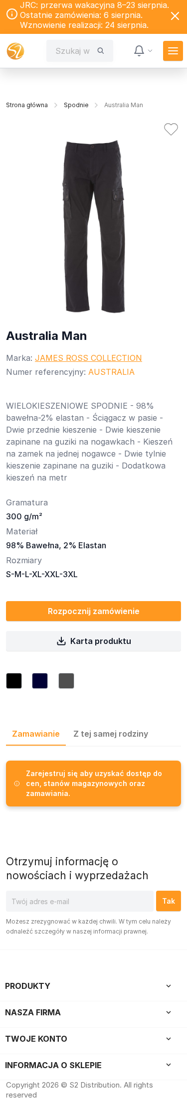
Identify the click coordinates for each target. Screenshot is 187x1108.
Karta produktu (100, 641)
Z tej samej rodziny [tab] (110, 734)
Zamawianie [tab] (36, 734)
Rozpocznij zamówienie (94, 611)
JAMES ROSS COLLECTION (88, 358)
